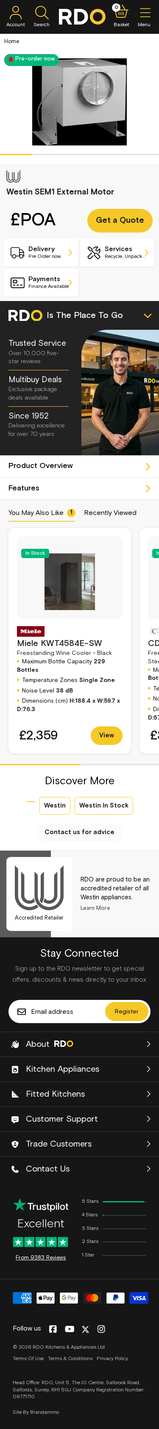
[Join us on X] (85, 1329)
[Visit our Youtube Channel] (69, 1330)
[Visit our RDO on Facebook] (52, 1330)
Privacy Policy (112, 1358)
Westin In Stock (103, 805)
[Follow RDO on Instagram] (101, 1330)
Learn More (95, 908)
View (106, 735)
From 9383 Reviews (41, 1258)
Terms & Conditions (70, 1358)
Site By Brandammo (36, 1412)
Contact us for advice (79, 832)
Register (127, 1012)
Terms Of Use (28, 1358)
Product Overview (40, 466)
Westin (55, 805)
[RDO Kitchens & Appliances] (82, 17)
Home (11, 41)
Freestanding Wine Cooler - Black (64, 647)
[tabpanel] (79, 102)
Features (23, 488)
